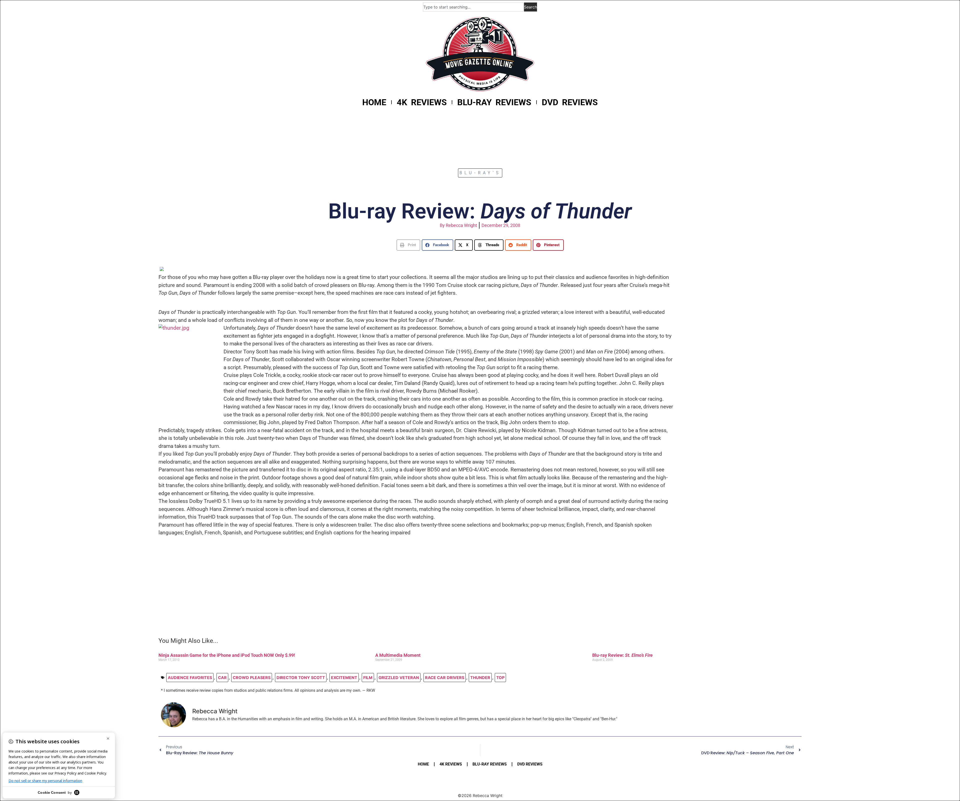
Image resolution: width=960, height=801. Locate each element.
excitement (344, 677)
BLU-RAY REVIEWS (494, 102)
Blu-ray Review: (622, 655)
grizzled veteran (398, 677)
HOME (374, 102)
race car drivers (444, 677)
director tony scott (300, 677)
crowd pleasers (251, 677)
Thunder (480, 677)
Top (500, 677)
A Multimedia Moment (397, 655)
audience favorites (190, 677)
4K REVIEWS (422, 102)
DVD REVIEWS (570, 102)
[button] (408, 245)
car (222, 677)
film (367, 677)
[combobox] (473, 6)
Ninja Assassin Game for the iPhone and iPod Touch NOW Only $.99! (226, 655)
